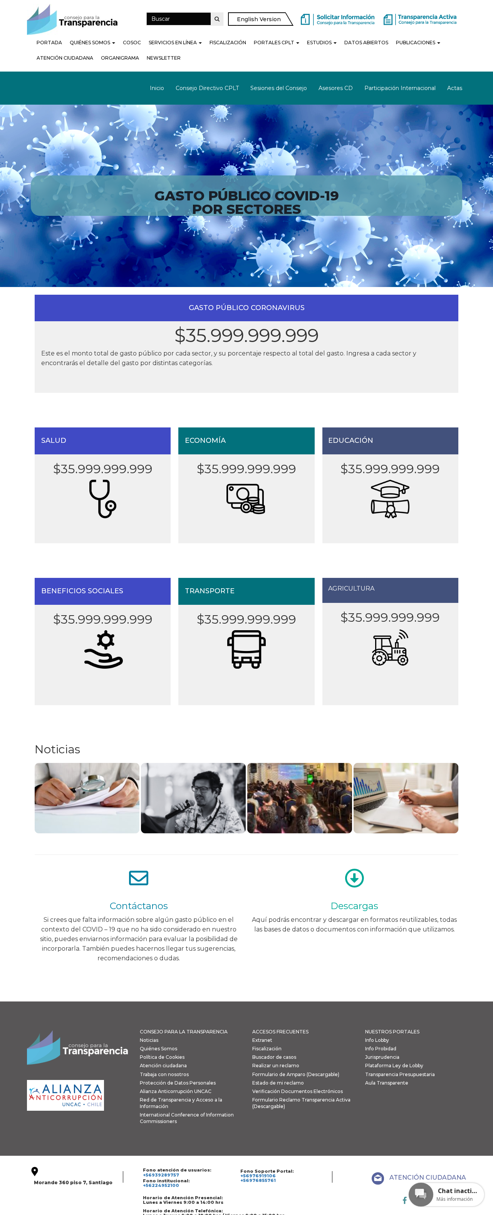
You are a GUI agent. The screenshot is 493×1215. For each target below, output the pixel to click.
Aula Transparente (386, 1083)
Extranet (262, 1040)
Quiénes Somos (90, 42)
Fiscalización (228, 42)
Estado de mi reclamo (278, 1083)
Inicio (157, 88)
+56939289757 (161, 1175)
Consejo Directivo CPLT (207, 88)
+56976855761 (258, 1180)
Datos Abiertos (366, 42)
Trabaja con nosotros (164, 1074)
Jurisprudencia (382, 1057)
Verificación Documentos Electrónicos (297, 1091)
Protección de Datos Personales (178, 1083)
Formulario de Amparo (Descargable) (295, 1074)
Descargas (354, 905)
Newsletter (164, 58)
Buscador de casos (274, 1057)
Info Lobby (377, 1040)
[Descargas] (354, 878)
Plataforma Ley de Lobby (394, 1065)
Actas (454, 88)
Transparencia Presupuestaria (400, 1074)
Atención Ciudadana (65, 58)
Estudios (320, 42)
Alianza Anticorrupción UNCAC (175, 1091)
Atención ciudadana (163, 1065)
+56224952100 (161, 1185)
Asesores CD (336, 88)
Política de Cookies (162, 1057)
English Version (259, 19)
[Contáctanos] (138, 878)
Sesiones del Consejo (278, 88)
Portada (49, 42)
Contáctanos (139, 905)
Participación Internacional (400, 88)
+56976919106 (258, 1175)
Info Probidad (380, 1048)
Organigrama (120, 58)
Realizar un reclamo (275, 1065)
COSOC (132, 42)
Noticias (149, 1040)
